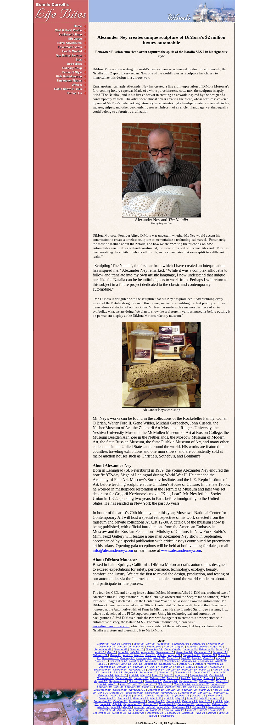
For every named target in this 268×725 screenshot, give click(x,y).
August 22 (216, 698)
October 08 (199, 643)
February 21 (222, 692)
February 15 (190, 669)
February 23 (190, 701)
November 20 (169, 692)
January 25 (124, 709)
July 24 (150, 707)
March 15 (205, 669)
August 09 (216, 646)
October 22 (120, 701)
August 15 (131, 672)
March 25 (156, 709)
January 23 (173, 701)
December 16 (123, 678)
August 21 (163, 695)
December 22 (156, 701)
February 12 (144, 658)
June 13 (126, 663)
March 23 (205, 701)
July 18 (136, 684)
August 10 (147, 652)
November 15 (183, 672)
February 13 (206, 660)
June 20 (103, 692)
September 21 (181, 695)
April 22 (169, 698)
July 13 (138, 663)
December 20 (188, 692)
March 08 (103, 643)
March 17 (173, 678)
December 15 (201, 672)
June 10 (123, 652)
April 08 (116, 643)
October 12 (136, 660)
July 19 (205, 686)
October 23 (150, 704)
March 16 (121, 675)
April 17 (186, 678)
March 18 (222, 681)
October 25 (119, 712)
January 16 (219, 672)
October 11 (209, 655)
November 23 (167, 704)
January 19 (218, 684)
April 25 (169, 709)
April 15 (218, 669)
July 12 (220, 658)
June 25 (192, 709)
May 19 (182, 686)
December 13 (107, 666)
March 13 (221, 660)
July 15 (118, 672)
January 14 (124, 666)
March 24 (103, 707)
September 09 (103, 649)
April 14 (180, 666)
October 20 (152, 692)
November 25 (136, 712)
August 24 (163, 707)
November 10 (184, 652)
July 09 (203, 646)
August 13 (151, 663)
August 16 (181, 675)
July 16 (168, 675)
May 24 (127, 707)
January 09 (124, 646)
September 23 (132, 704)
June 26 (224, 712)
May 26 (212, 712)
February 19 (105, 686)
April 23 (218, 701)
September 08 (181, 643)
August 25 (216, 709)
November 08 (216, 643)
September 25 (102, 712)
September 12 (119, 660)
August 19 (218, 686)
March (160, 686)
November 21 (216, 695)
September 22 (102, 701)
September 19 (102, 689)
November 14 (137, 669)
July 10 (134, 652)
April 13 (103, 663)
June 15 (106, 672)
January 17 (141, 678)
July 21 (150, 695)
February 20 (190, 689)
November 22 (137, 701)
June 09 (192, 646)
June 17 (208, 678)
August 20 (117, 692)
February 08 (167, 715)
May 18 (113, 684)
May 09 (180, 646)
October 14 (120, 669)
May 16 (145, 675)
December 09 (172, 649)
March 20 (205, 689)
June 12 (208, 658)
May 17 (197, 678)
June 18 (125, 684)
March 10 (222, 649)
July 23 (117, 704)
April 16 (134, 675)
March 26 (188, 712)
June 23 (105, 704)
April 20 (218, 689)
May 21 (127, 695)
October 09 (121, 649)
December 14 (156, 669)
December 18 (200, 684)
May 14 (191, 666)
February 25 (141, 709)
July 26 (153, 715)
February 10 (206, 649)
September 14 (102, 669)
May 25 (180, 709)
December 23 (185, 704)
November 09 (154, 649)
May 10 (111, 652)
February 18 (206, 681)
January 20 (173, 689)
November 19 (137, 689)
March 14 (167, 666)
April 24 (116, 707)
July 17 (220, 678)
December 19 (156, 689)
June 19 (193, 686)
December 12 (172, 660)
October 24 (199, 707)
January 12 (127, 658)
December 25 (155, 712)
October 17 (136, 681)
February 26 (173, 712)
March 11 (115, 655)
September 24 (181, 707)
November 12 (153, 660)
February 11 (100, 655)
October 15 (166, 672)
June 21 (139, 695)
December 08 (107, 646)
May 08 (127, 643)
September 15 (148, 672)
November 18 (182, 684)
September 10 (165, 652)
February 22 (141, 698)
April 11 (128, 655)
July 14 (155, 666)
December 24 (107, 709)
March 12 (159, 658)
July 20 (119, 686)
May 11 (139, 655)
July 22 (203, 698)
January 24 (203, 704)
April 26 (201, 712)
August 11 (174, 655)
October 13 (186, 663)
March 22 (156, 698)
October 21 (199, 695)
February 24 (219, 704)
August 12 (101, 660)
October (200, 663)
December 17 (153, 681)
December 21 (107, 698)
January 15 (173, 669)
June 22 (192, 698)
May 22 (180, 698)
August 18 (149, 684)
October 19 (120, 689)
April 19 (170, 686)
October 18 (165, 684)
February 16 (106, 675)
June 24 (139, 707)
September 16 (199, 675)
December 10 (202, 652)
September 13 (168, 663)
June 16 (157, 675)
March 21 (103, 695)
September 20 (134, 692)
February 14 (141, 666)
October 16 (216, 675)
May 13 (114, 663)
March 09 (139, 646)
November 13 (215, 663)
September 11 (191, 655)
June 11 (150, 655)
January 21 (205, 692)
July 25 (203, 709)
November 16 (105, 678)
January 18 (170, 681)
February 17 (157, 678)
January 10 (190, 649)
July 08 (150, 643)
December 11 (110, 658)
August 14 (216, 666)
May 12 (197, 658)
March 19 (148, 686)
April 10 (100, 652)
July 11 (161, 655)
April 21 (116, 695)
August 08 (163, 643)
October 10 (137, 649)
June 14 (203, 666)
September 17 (118, 681)
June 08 (139, 643)
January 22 (124, 698)
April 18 (102, 684)
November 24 (216, 707)
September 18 (188, 681)
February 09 (154, 646)
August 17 (101, 681)
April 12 (186, 658)
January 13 (189, 660)
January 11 (220, 652)
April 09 (169, 646)
